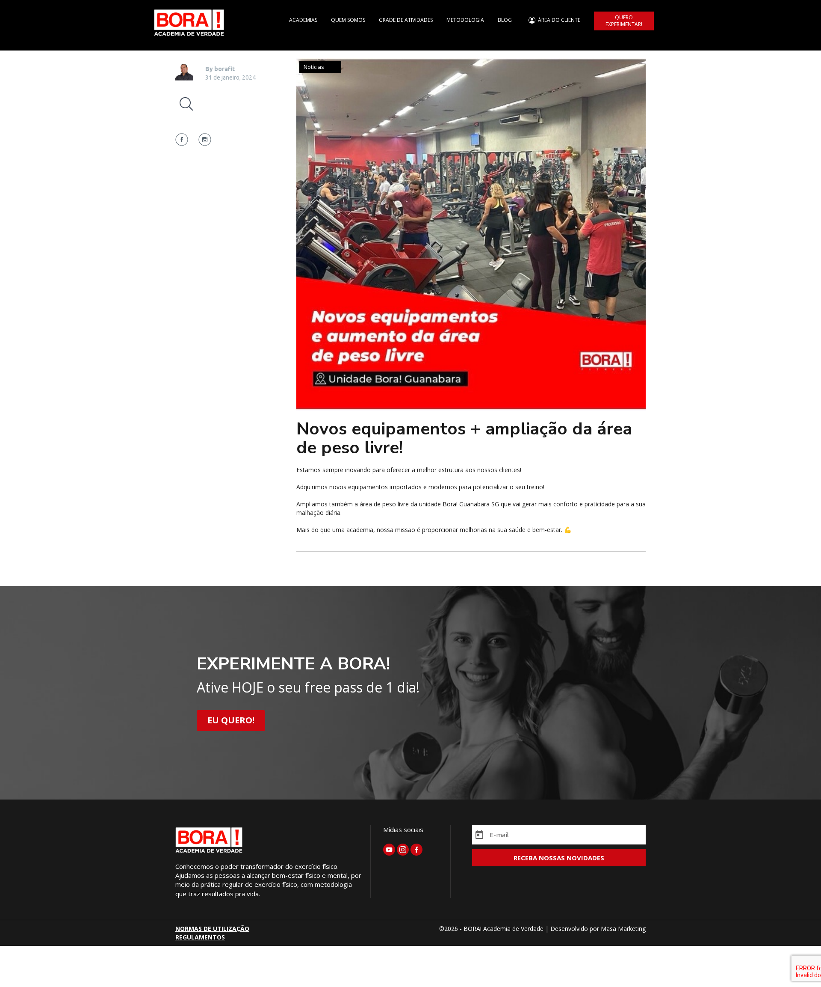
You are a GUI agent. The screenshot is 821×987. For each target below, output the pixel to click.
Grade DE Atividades (406, 20)
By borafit (220, 68)
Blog (505, 20)
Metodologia (465, 20)
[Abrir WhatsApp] (799, 965)
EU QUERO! (230, 720)
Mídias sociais (403, 829)
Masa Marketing (623, 929)
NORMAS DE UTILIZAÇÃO (212, 929)
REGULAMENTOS (200, 937)
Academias (303, 20)
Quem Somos (348, 20)
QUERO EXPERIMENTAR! (623, 21)
